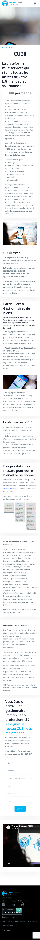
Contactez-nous (8, 917)
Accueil (4, 48)
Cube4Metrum (9, 488)
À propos (6, 930)
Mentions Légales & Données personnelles (19, 921)
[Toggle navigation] (35, 3)
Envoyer (20, 809)
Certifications (7, 925)
